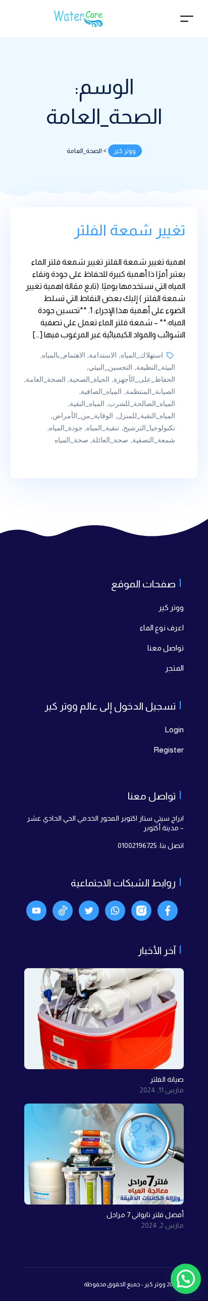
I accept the (100, 791)
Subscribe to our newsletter (119, 769)
